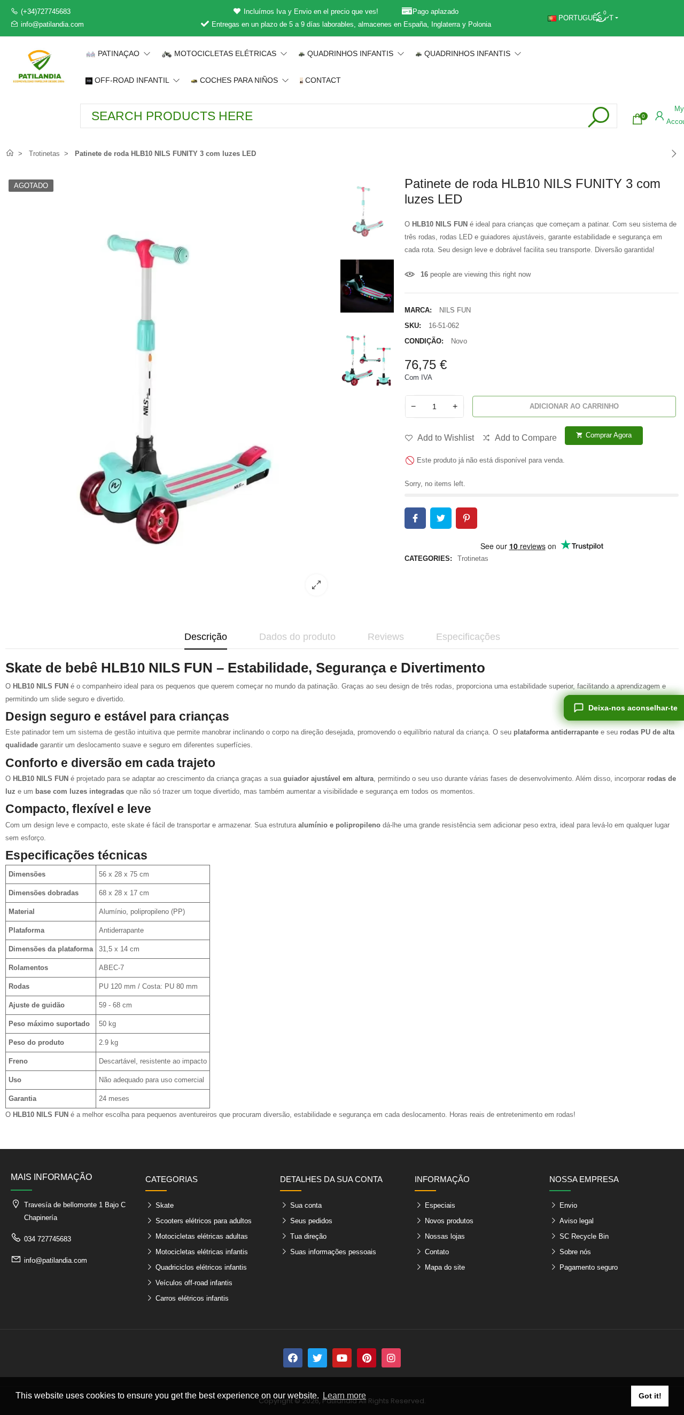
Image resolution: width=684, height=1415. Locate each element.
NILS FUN (455, 310)
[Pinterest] (366, 1357)
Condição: (424, 341)
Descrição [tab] (205, 636)
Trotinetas (472, 558)
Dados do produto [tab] (297, 636)
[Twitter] (317, 1357)
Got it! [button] (650, 1395)
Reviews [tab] (386, 636)
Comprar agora (604, 435)
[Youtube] (342, 1357)
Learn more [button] (344, 1395)
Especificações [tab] (468, 636)
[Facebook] (292, 1357)
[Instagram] (391, 1357)
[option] (170, 390)
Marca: (418, 310)
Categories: (428, 558)
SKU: (413, 326)
